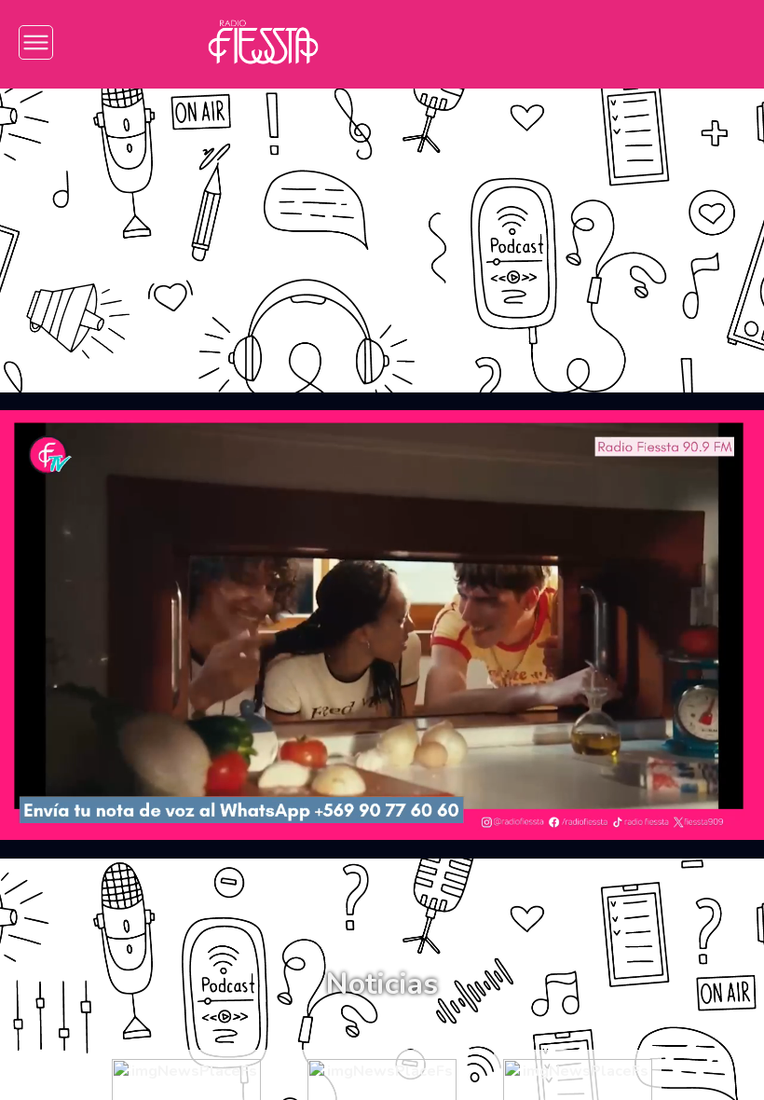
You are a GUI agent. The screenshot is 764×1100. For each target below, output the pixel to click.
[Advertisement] (382, 226)
